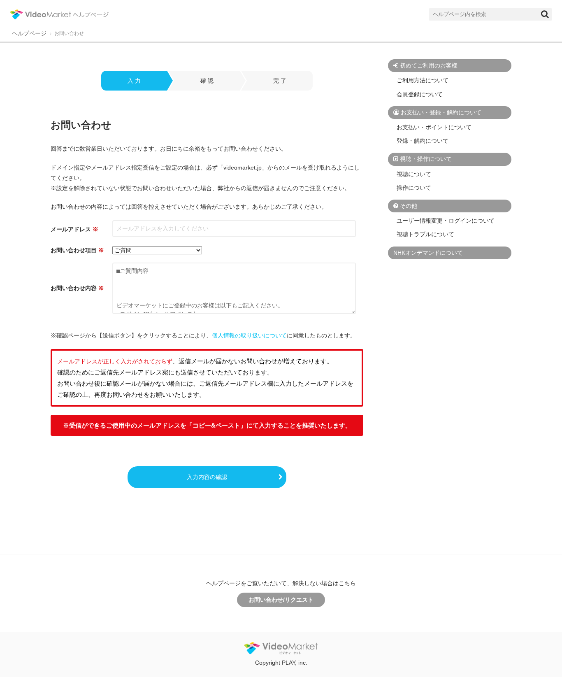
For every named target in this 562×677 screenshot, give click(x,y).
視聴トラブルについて (425, 234)
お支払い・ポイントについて (434, 127)
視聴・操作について (426, 159)
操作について (414, 187)
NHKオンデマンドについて (428, 252)
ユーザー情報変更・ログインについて (446, 220)
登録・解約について (422, 140)
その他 (408, 205)
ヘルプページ (29, 33)
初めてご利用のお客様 (428, 65)
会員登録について (420, 94)
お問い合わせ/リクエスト (281, 599)
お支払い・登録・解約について (441, 112)
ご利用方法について (422, 80)
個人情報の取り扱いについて (249, 335)
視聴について (414, 174)
